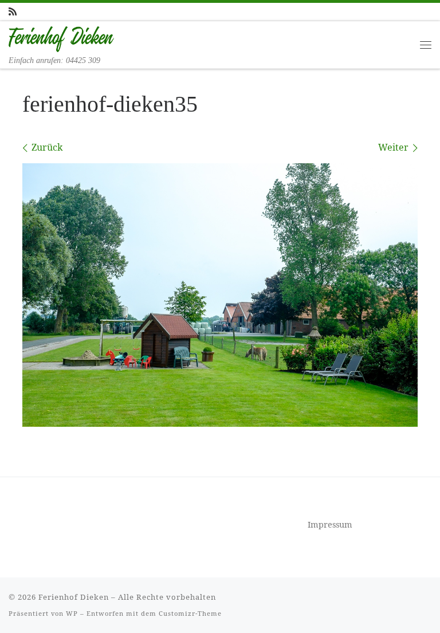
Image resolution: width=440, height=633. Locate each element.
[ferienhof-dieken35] (220, 295)
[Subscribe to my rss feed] (13, 12)
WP (72, 613)
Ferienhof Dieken (73, 597)
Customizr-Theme (190, 613)
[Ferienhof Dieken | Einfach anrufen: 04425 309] (61, 37)
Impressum (330, 524)
